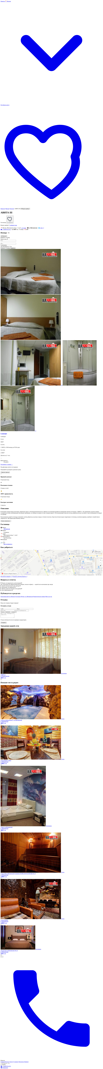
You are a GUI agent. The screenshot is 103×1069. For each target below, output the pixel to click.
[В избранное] (1, 679)
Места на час (48, 596)
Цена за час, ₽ (4, 239)
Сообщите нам (13, 225)
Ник (18, 609)
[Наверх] (1, 956)
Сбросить (13, 248)
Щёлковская (7, 529)
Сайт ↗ (41, 228)
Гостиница (18, 596)
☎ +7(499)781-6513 (6, 1066)
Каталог (12, 208)
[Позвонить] (51, 1059)
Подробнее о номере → (7, 464)
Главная (3, 1061)
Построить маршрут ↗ (6, 576)
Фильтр (4, 236)
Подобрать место (5, 105)
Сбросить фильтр (5, 472)
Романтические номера (39, 596)
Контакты (21, 1061)
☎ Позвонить (4, 1067)
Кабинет (26, 1061)
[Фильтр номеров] (2, 956)
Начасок (3, 208)
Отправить (3, 622)
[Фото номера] (31, 293)
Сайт (2, 609)
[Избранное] (51, 207)
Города (11, 1061)
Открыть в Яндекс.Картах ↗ (20, 576)
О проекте (16, 1061)
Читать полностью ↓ (5, 521)
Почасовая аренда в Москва (8, 596)
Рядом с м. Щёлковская (27, 596)
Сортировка (4, 245)
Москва (7, 208)
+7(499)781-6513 (6, 229)
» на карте (23, 228)
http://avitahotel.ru (8, 544)
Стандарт (4, 433)
